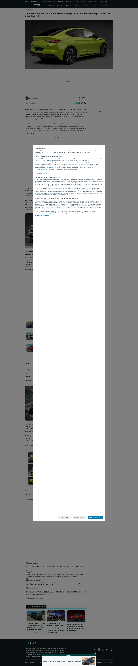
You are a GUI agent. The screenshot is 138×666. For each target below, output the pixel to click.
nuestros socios (58, 188)
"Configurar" (38, 194)
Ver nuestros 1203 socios (42, 215)
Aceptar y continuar (95, 517)
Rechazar (64, 517)
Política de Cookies (55, 167)
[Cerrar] (95, 653)
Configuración (79, 517)
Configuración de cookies (41, 169)
